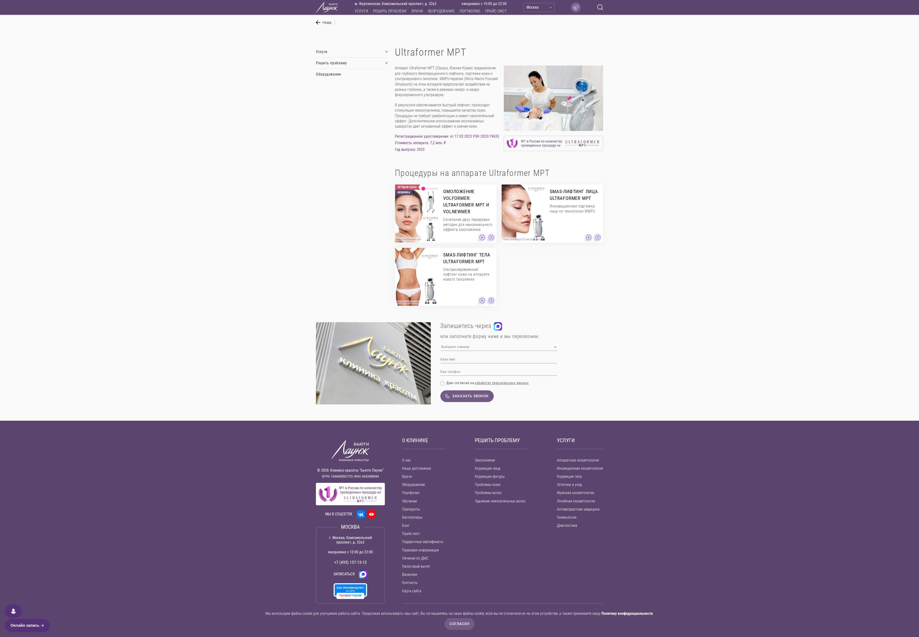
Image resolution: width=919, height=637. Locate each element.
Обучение (409, 501)
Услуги (361, 11)
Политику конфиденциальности (627, 613)
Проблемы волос (488, 492)
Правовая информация (420, 550)
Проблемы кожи (487, 484)
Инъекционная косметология (580, 468)
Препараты (411, 509)
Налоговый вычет (416, 566)
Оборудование (441, 11)
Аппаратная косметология (578, 460)
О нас (406, 460)
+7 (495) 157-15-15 (350, 562)
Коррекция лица (487, 468)
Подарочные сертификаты (422, 541)
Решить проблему (390, 11)
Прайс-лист (496, 11)
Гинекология (567, 517)
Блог (405, 525)
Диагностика (567, 525)
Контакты (409, 582)
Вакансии (409, 574)
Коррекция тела (569, 476)
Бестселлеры (412, 517)
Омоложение (485, 460)
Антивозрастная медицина (578, 509)
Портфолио (470, 11)
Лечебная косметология (576, 501)
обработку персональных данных (502, 383)
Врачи (417, 11)
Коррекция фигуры (489, 476)
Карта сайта (411, 591)
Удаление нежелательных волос (500, 501)
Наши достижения (416, 468)
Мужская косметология (575, 492)
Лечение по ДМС (415, 558)
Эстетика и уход (569, 484)
